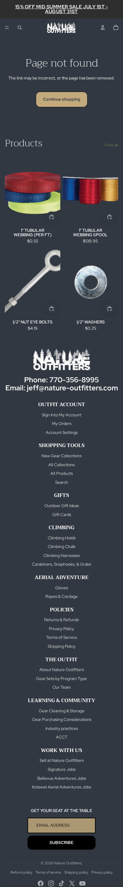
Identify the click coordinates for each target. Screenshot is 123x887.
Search (61, 482)
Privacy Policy (61, 628)
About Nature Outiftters (61, 669)
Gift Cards (61, 514)
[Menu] (7, 27)
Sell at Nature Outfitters (62, 760)
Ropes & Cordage (61, 596)
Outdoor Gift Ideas (61, 505)
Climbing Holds (62, 538)
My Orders (61, 423)
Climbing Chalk (62, 546)
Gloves (61, 587)
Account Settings (62, 432)
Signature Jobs (62, 769)
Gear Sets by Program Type (61, 678)
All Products (61, 473)
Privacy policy (102, 872)
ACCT (61, 737)
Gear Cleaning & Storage (61, 710)
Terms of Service (61, 637)
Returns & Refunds (61, 619)
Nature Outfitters (68, 863)
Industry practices (61, 728)
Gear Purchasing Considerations (61, 719)
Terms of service (48, 872)
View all (111, 145)
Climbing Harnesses (61, 555)
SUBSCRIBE (61, 842)
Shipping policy (76, 872)
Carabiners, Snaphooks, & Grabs (61, 564)
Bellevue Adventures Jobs (61, 778)
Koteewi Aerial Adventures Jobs (61, 787)
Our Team (62, 687)
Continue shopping (61, 99)
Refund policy (21, 872)
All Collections (61, 464)
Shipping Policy (62, 646)
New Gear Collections (61, 455)
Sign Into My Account (61, 415)
